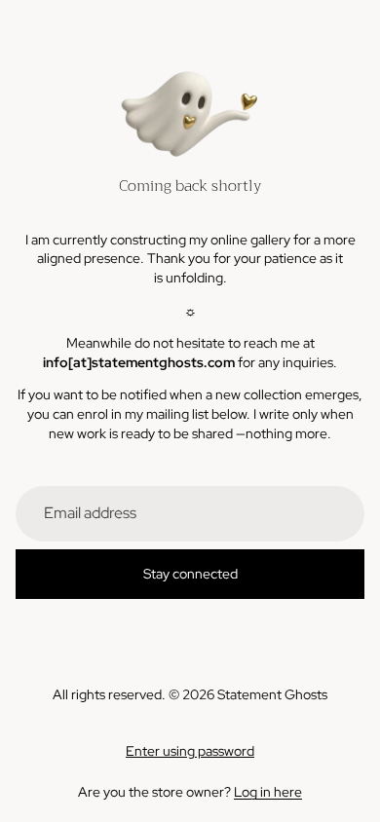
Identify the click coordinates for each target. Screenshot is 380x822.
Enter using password (190, 751)
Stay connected (190, 573)
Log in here (268, 792)
